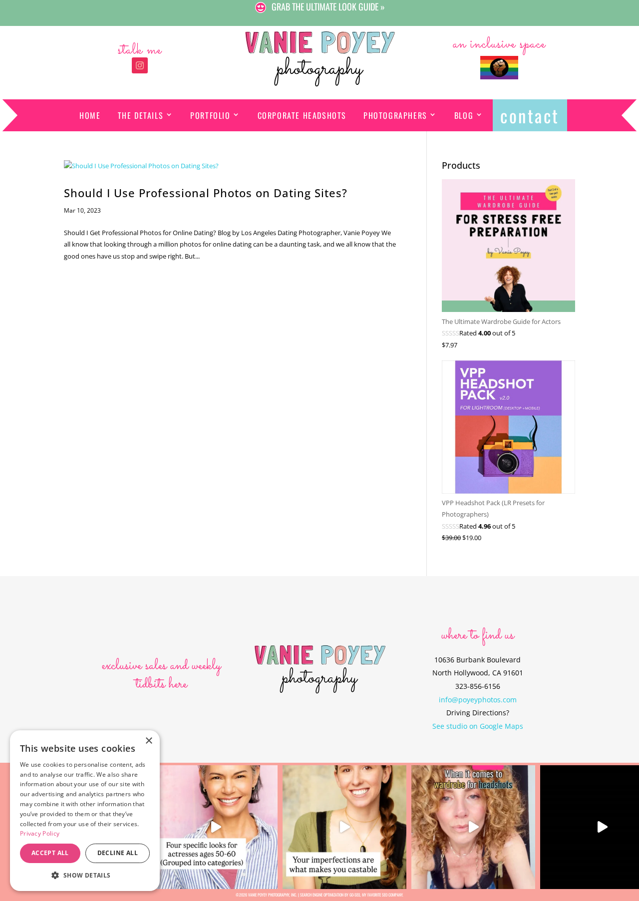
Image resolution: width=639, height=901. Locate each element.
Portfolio (210, 115)
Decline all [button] (117, 853)
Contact (530, 115)
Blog (463, 115)
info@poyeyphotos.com (478, 699)
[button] (85, 875)
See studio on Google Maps (477, 726)
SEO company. (392, 895)
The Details (141, 115)
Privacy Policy (39, 833)
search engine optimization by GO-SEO (330, 895)
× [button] (148, 741)
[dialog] (85, 810)
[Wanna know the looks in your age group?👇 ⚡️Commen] (216, 827)
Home (89, 115)
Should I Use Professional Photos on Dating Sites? (205, 193)
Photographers (395, 115)
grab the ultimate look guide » (328, 6)
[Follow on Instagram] (140, 65)
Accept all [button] (50, 853)
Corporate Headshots (302, 115)
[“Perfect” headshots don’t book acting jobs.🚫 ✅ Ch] (344, 827)
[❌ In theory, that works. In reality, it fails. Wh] (473, 827)
